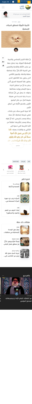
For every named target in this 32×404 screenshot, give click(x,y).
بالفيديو (26, 275)
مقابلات (17, 227)
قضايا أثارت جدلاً (16, 184)
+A (3, 62)
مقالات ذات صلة (23, 222)
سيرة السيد (26, 16)
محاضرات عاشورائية (15, 239)
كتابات (18, 196)
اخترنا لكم (26, 179)
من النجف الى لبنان (15, 251)
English (4, 1)
